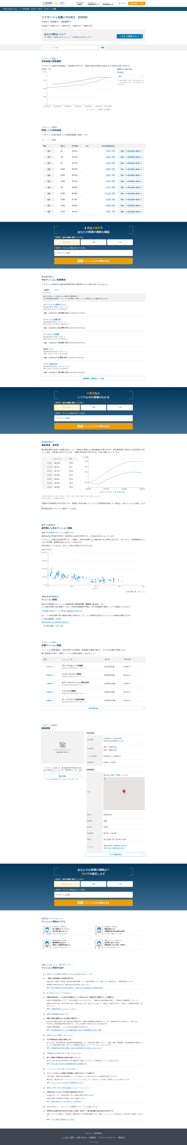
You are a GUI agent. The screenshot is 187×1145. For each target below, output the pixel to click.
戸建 (93, 242)
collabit (96, 1142)
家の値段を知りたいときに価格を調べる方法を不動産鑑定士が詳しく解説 (76, 1030)
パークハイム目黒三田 (52, 319)
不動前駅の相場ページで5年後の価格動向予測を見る (62, 611)
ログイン (88, 1133)
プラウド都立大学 (50, 364)
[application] (77, 91)
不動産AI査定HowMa (10, 9)
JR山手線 (59, 626)
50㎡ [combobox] (120, 76)
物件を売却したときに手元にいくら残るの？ (66, 1101)
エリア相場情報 (24, 9)
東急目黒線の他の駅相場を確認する (55, 622)
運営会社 (121, 1137)
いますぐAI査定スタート (129, 36)
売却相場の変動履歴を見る (112, 741)
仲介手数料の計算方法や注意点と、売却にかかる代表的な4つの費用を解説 (77, 988)
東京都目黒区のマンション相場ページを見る (59, 508)
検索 (102, 47)
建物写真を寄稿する (63, 752)
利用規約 (92, 1137)
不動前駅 (50, 533)
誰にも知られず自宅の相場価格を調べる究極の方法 (68, 1064)
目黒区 (39, 9)
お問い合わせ (81, 1137)
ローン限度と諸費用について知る (62, 1119)
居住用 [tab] (46, 290)
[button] (109, 3)
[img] (112, 473)
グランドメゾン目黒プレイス (54, 305)
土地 (120, 242)
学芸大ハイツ (48, 349)
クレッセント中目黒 (51, 334)
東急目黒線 (107, 846)
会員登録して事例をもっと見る (93, 378)
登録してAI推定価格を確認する (131, 151)
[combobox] (69, 47)
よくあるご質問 (68, 1137)
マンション (67, 242)
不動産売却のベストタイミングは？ (63, 1009)
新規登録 (98, 1133)
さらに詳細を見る (116, 854)
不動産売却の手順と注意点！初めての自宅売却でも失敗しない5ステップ (76, 1048)
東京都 (33, 9)
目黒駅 (58, 619)
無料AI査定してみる (137, 3)
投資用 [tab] (56, 290)
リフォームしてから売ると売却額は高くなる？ (67, 1082)
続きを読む (62, 776)
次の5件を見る (93, 708)
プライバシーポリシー (107, 1137)
